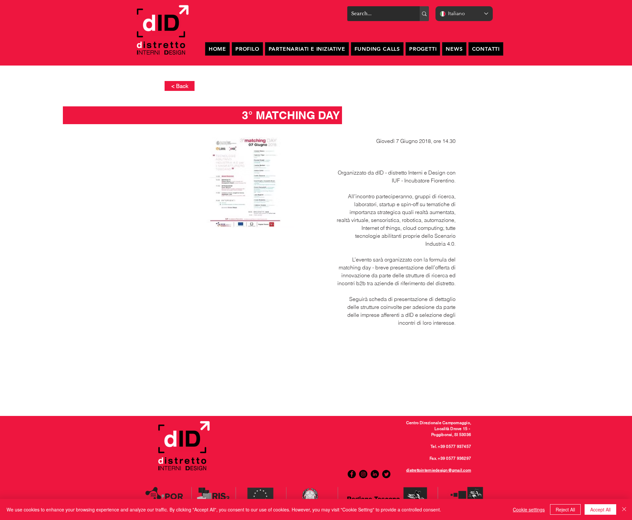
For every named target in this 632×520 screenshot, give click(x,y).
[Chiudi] (624, 509)
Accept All (600, 509)
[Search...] (424, 13)
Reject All (565, 509)
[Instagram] (363, 474)
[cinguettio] (386, 474)
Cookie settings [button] (529, 509)
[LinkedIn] (375, 474)
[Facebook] (352, 474)
